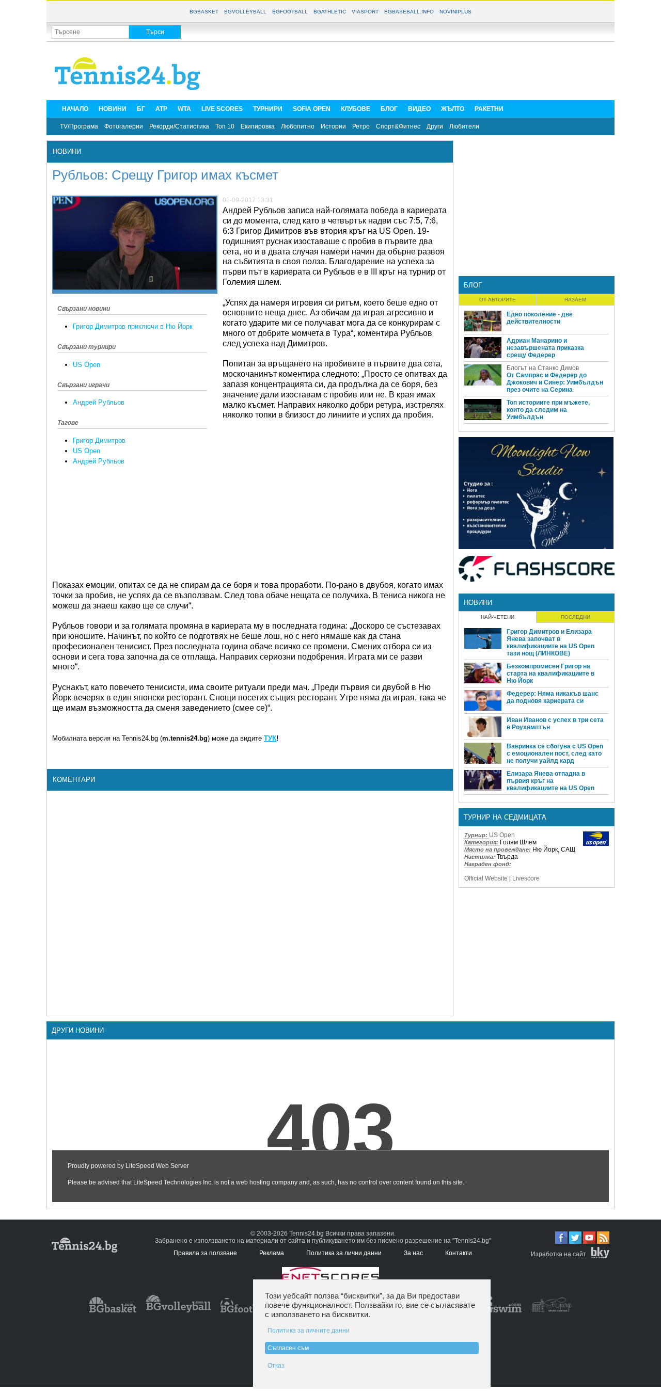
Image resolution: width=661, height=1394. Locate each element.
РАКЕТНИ (489, 109)
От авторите (497, 299)
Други (435, 126)
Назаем (575, 299)
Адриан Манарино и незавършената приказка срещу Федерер (545, 348)
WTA (184, 109)
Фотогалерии (123, 126)
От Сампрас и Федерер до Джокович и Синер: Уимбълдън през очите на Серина (555, 382)
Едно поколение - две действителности (540, 318)
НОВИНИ (113, 109)
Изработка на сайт (558, 1254)
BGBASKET (204, 11)
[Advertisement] (421, 70)
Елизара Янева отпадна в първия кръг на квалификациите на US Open (550, 781)
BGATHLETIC (329, 11)
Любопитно (297, 126)
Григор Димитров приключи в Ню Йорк (133, 326)
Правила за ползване (205, 1253)
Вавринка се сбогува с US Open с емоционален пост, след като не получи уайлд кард (555, 753)
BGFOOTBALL (290, 11)
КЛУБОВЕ (355, 109)
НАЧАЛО (75, 109)
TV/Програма (79, 126)
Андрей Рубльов (98, 402)
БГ (141, 109)
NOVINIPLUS (455, 11)
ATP (161, 109)
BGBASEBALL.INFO (409, 11)
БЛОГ (389, 109)
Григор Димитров (99, 440)
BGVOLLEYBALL (245, 11)
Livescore (526, 878)
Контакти (458, 1253)
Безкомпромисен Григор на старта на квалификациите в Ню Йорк (550, 673)
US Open (86, 364)
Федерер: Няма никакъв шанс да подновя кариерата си (553, 697)
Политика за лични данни (344, 1253)
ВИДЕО (419, 109)
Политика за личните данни (308, 1330)
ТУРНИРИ (267, 109)
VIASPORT (365, 11)
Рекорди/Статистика (179, 126)
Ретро (361, 126)
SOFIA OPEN (311, 109)
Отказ (276, 1365)
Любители (464, 126)
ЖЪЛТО (452, 109)
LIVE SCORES (222, 109)
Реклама (271, 1253)
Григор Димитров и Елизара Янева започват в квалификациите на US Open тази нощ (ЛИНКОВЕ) (550, 642)
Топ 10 (224, 126)
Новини (67, 151)
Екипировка (258, 126)
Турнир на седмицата (505, 817)
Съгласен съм (288, 1348)
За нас (413, 1253)
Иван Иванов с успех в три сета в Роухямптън (555, 723)
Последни (575, 617)
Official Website (486, 878)
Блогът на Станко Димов (543, 368)
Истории (333, 126)
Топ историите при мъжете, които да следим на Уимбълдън (548, 410)
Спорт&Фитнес (398, 126)
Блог (473, 285)
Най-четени (497, 617)
